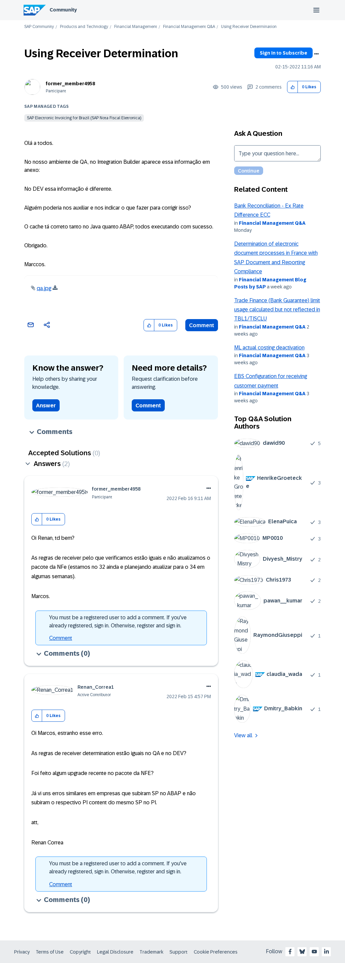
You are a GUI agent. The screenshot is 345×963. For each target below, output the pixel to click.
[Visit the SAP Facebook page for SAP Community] (290, 951)
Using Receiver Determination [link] (249, 27)
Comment (201, 325)
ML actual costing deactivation (269, 347)
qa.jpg (44, 288)
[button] (292, 87)
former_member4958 (70, 83)
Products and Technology (84, 27)
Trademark (151, 952)
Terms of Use (50, 952)
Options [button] (316, 54)
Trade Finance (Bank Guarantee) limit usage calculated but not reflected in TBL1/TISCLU (277, 310)
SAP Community (39, 27)
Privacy (22, 952)
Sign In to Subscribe (283, 53)
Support (178, 952)
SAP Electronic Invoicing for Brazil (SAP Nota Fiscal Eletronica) (84, 118)
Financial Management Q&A (189, 27)
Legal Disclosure (115, 952)
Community (63, 9)
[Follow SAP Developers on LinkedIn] (326, 951)
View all (243, 735)
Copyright (80, 952)
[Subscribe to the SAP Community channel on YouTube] (314, 951)
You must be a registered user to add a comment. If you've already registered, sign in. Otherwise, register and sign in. (118, 621)
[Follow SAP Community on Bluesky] (302, 951)
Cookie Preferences (216, 952)
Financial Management (135, 27)
